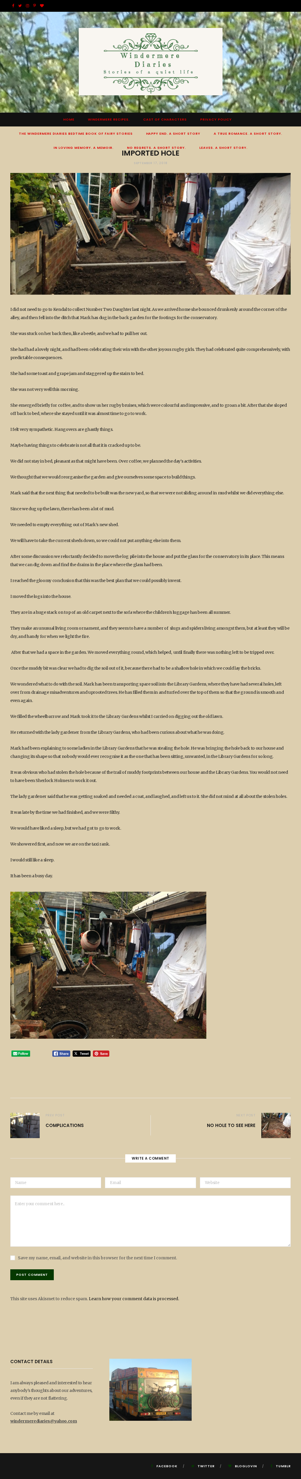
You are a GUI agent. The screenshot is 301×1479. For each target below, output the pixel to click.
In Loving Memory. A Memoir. (83, 147)
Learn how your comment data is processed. (134, 1298)
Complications (65, 1125)
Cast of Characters (165, 119)
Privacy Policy (216, 119)
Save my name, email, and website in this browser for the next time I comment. (97, 1257)
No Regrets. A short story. (156, 147)
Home (68, 119)
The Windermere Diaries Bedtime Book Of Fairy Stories (75, 133)
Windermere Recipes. (109, 119)
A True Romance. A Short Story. (248, 133)
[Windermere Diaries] (151, 62)
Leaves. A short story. (223, 147)
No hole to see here (231, 1125)
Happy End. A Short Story (173, 133)
